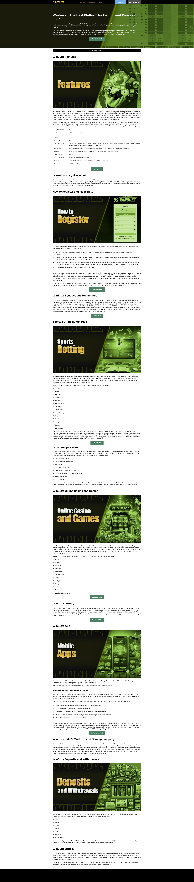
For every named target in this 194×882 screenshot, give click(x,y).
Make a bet (97, 443)
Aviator (82, 2)
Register (120, 2)
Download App (134, 2)
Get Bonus (97, 315)
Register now (97, 38)
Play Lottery (97, 620)
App (76, 2)
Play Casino (97, 597)
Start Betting (97, 289)
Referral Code (91, 2)
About (101, 2)
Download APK (97, 733)
